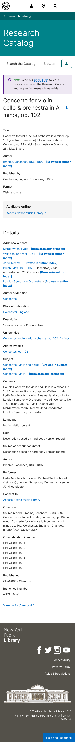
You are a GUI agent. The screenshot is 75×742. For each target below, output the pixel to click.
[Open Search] (55, 6)
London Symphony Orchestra (22, 281)
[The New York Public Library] (6, 6)
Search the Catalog (21, 64)
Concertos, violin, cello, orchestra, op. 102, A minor (36, 338)
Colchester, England (16, 312)
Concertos (10, 298)
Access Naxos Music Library (21, 499)
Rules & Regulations (57, 673)
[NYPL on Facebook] (39, 650)
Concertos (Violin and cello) (21, 364)
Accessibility (62, 660)
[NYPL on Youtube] (66, 650)
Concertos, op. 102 (15, 351)
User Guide (41, 80)
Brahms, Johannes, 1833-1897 (23, 161)
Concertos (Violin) (14, 373)
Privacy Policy (61, 666)
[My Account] (31, 6)
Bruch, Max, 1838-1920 (18, 268)
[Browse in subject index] (46, 373)
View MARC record (17, 605)
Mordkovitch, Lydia (15, 248)
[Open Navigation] (67, 6)
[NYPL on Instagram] (57, 650)
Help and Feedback (59, 737)
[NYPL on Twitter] (48, 650)
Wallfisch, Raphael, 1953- (19, 253)
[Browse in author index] (48, 248)
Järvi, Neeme (12, 263)
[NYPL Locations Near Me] (43, 6)
